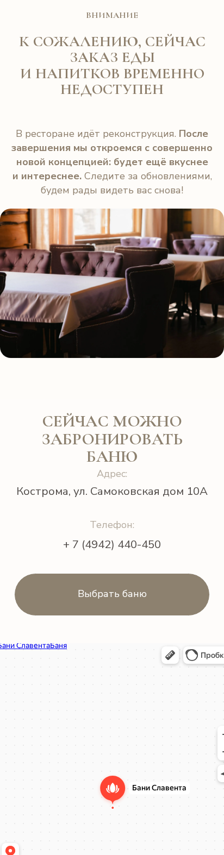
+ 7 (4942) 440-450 (112, 544)
